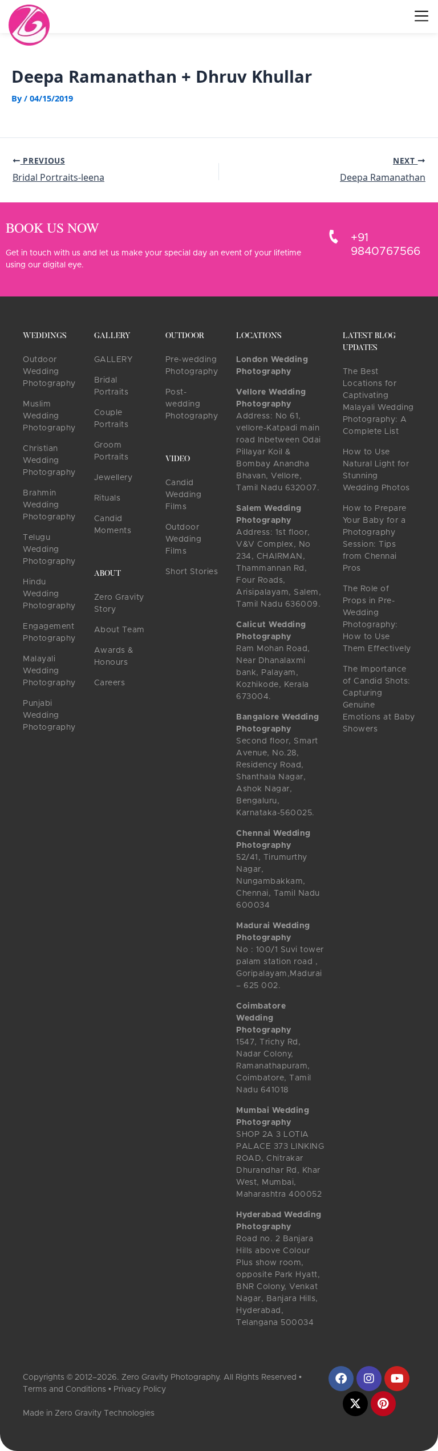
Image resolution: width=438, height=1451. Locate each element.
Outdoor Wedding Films (183, 539)
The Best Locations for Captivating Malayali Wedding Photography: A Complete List (378, 402)
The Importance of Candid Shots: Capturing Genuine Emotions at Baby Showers (379, 699)
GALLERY (113, 360)
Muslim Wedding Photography (49, 416)
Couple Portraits (111, 419)
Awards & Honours (113, 656)
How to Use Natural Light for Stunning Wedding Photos (376, 470)
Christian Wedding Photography (49, 461)
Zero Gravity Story (119, 603)
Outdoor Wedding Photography (49, 372)
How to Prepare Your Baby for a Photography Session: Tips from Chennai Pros (375, 538)
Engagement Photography (49, 633)
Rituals (107, 498)
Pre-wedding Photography (191, 366)
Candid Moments (113, 525)
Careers (109, 683)
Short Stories (191, 572)
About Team (119, 630)
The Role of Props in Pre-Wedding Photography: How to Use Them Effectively (377, 619)
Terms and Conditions (64, 1389)
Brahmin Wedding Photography (49, 505)
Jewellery (113, 478)
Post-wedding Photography (191, 404)
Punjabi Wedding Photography (49, 715)
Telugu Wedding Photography (49, 550)
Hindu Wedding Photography (49, 594)
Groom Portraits (111, 451)
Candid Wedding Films (183, 495)
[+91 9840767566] (333, 236)
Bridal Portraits (111, 386)
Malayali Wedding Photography (49, 671)
